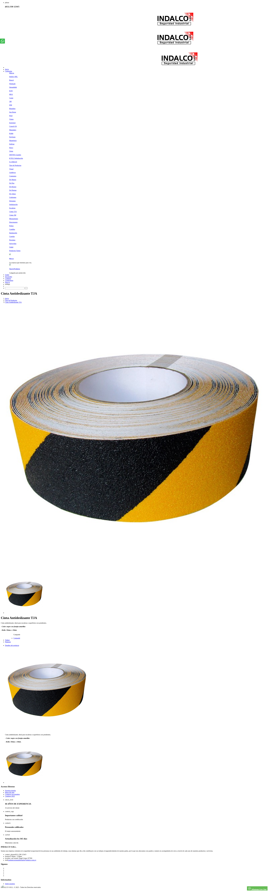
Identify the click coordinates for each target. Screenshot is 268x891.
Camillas (12, 229)
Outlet (11, 247)
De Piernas (12, 190)
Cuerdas (12, 236)
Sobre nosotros (10, 884)
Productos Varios (14, 251)
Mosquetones (13, 219)
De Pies (11, 183)
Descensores (13, 222)
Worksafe (12, 84)
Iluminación (13, 233)
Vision (11, 119)
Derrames (12, 201)
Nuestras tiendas (10, 790)
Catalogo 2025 (10, 796)
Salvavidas (12, 243)
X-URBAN (13, 162)
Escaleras (12, 208)
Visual (11, 169)
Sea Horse (12, 112)
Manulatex (12, 130)
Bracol (11, 80)
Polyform (12, 137)
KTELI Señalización (16, 158)
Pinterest (8, 642)
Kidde (11, 133)
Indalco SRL (13, 77)
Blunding (12, 108)
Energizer (12, 123)
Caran (11, 98)
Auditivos (12, 172)
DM (10, 105)
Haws (11, 148)
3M (10, 101)
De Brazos (12, 187)
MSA (11, 94)
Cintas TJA (13, 211)
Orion (11, 151)
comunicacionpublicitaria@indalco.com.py (22, 860)
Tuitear (7, 640)
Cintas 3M (12, 215)
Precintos (12, 240)
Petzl (10, 116)
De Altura (12, 194)
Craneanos (12, 176)
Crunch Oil (13, 126)
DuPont (11, 144)
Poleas (11, 226)
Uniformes (12, 197)
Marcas (11, 73)
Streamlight (13, 87)
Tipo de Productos (15, 165)
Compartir (16, 638)
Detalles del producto (12, 645)
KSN (11, 91)
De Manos (12, 180)
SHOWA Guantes (15, 155)
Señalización (13, 204)
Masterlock (13, 140)
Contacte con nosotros (12, 794)
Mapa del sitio (9, 792)
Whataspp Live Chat (258, 889)
